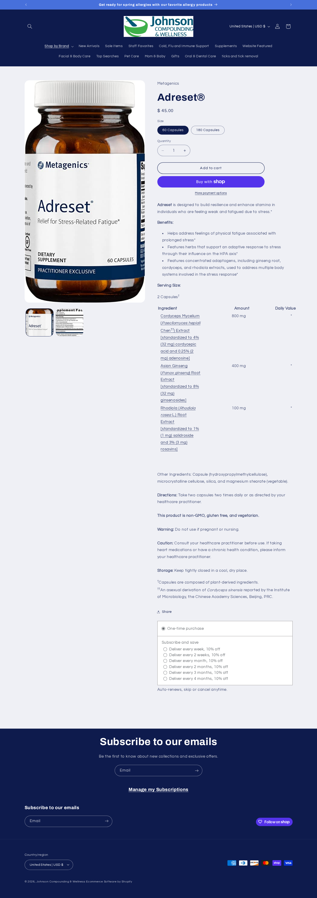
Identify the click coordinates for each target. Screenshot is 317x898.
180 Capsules (208, 130)
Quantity (164, 141)
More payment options (211, 193)
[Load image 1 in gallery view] (39, 322)
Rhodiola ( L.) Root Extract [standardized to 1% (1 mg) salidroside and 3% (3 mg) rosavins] (180, 429)
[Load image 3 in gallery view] (69, 322)
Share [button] (167, 612)
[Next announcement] (291, 4)
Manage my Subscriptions (158, 789)
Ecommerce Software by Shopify (109, 881)
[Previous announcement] (26, 4)
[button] (30, 26)
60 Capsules (173, 130)
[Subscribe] (196, 770)
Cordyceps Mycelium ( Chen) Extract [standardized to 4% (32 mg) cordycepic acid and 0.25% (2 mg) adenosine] (180, 337)
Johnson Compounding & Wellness (60, 881)
